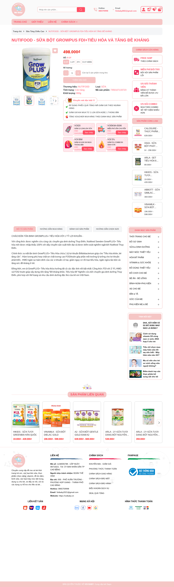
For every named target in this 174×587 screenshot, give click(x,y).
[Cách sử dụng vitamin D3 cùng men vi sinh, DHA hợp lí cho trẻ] (135, 337)
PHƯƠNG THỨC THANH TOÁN (103, 469)
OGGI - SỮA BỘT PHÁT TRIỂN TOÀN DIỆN (151, 145)
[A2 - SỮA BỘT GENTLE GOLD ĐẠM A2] (87, 415)
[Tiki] (38, 508)
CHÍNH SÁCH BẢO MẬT (99, 478)
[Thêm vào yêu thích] (55, 50)
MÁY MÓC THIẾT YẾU (139, 252)
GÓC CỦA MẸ (136, 299)
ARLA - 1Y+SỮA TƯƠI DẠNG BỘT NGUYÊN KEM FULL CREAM (147, 434)
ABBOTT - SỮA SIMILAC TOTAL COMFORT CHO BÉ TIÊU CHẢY (152, 191)
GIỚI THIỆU (37, 22)
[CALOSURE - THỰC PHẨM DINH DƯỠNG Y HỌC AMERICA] (138, 132)
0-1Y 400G (87, 62)
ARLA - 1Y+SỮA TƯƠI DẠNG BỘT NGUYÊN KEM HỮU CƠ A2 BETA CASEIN (117, 434)
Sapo (109, 584)
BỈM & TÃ (133, 294)
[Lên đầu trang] (168, 570)
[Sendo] (44, 508)
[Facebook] (83, 508)
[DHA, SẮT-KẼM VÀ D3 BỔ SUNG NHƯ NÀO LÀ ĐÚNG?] (135, 325)
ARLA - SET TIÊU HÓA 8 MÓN (150, 159)
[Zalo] (77, 508)
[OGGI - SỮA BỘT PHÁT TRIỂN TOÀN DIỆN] (138, 147)
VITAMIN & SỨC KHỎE (140, 262)
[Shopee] (25, 508)
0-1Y (66, 62)
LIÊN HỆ (52, 22)
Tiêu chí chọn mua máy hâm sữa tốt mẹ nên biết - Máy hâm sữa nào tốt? (151, 351)
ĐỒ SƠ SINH (135, 241)
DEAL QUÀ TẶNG (96, 493)
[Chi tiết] (92, 125)
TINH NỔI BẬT (145, 317)
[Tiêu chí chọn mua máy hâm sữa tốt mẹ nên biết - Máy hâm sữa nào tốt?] (135, 349)
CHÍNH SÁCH (68, 22)
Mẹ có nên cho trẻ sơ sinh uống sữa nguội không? (151, 363)
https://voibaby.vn (66, 496)
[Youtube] (89, 508)
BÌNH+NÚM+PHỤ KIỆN (140, 283)
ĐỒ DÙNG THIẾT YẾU (139, 268)
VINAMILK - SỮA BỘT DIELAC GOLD (151, 206)
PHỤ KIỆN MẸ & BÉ (138, 304)
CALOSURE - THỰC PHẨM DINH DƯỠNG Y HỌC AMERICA (151, 130)
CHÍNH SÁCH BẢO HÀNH (100, 483)
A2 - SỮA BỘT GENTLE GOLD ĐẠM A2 (86, 433)
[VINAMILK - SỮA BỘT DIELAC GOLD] (138, 209)
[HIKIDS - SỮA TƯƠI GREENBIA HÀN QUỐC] (138, 177)
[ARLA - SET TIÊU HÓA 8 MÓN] (138, 161)
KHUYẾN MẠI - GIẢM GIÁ (100, 464)
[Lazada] (31, 508)
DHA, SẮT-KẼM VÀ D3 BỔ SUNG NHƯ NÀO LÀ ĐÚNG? (151, 325)
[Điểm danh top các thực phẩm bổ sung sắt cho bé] (135, 374)
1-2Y (72, 62)
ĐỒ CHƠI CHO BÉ (138, 273)
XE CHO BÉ (135, 289)
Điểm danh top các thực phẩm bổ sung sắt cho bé (151, 374)
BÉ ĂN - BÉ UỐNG (138, 278)
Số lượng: (68, 68)
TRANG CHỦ (20, 22)
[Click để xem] (35, 70)
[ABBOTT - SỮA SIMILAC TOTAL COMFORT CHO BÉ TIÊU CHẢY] (138, 193)
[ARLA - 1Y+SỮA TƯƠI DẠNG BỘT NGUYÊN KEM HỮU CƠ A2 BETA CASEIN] (117, 415)
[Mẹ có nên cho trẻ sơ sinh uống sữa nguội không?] (135, 363)
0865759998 (103, 11)
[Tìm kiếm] (81, 9)
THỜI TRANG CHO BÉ (140, 236)
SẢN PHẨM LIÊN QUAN (87, 394)
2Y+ (78, 62)
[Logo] (18, 9)
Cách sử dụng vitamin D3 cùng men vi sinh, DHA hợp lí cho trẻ (151, 338)
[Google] (96, 508)
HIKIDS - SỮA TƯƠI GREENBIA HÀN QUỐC (151, 174)
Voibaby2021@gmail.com (126, 11)
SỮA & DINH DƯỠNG (139, 247)
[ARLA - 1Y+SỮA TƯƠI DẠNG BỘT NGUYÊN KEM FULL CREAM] (148, 415)
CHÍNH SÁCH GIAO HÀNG (100, 474)
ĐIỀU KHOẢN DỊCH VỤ (99, 488)
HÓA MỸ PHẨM (136, 257)
